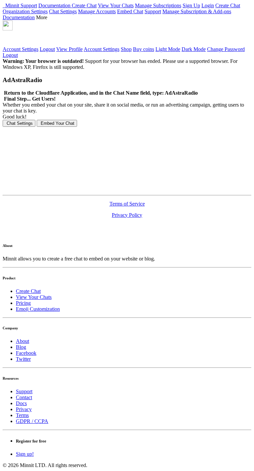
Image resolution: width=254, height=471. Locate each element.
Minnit (12, 5)
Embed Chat (130, 11)
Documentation (55, 5)
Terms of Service (127, 204)
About (22, 341)
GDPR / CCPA (32, 421)
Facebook (26, 353)
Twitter (23, 359)
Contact (24, 397)
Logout (47, 49)
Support (29, 5)
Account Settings (20, 49)
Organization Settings (25, 11)
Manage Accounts (97, 11)
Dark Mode (194, 49)
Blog (21, 347)
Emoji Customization (38, 309)
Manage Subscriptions (158, 5)
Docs (21, 403)
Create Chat (84, 5)
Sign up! (25, 454)
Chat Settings (63, 11)
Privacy (24, 409)
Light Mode (167, 49)
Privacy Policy (127, 215)
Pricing (23, 303)
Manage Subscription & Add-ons (196, 11)
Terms (22, 415)
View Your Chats (116, 5)
